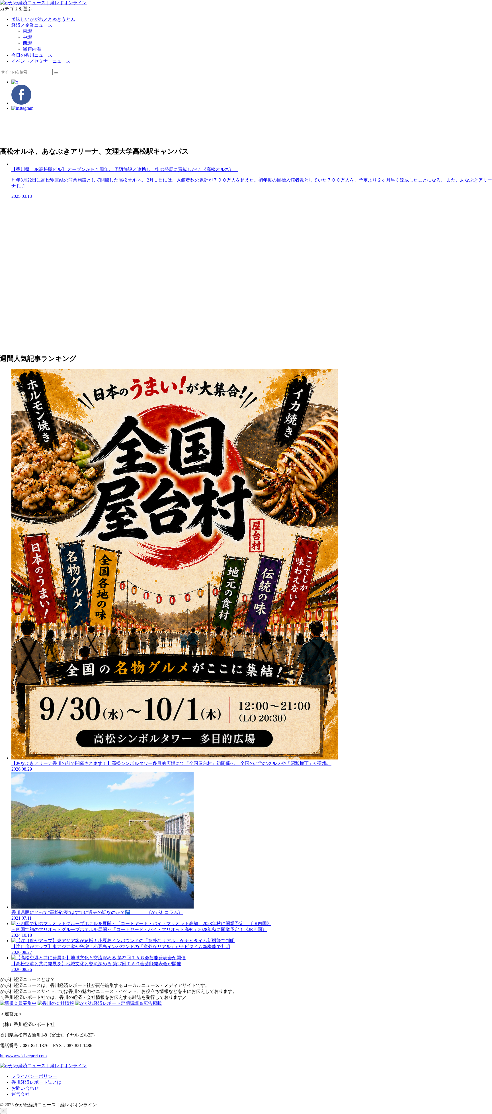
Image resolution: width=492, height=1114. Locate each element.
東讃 (27, 31)
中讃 (27, 37)
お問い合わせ (25, 1088)
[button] (56, 73)
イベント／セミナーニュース (41, 61)
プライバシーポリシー (34, 1076)
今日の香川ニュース (31, 55)
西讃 (27, 43)
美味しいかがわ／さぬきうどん (43, 19)
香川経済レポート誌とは (36, 1082)
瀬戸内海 (32, 49)
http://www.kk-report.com (23, 1055)
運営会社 (20, 1094)
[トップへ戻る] (3, 1111)
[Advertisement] (171, 128)
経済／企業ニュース (31, 25)
